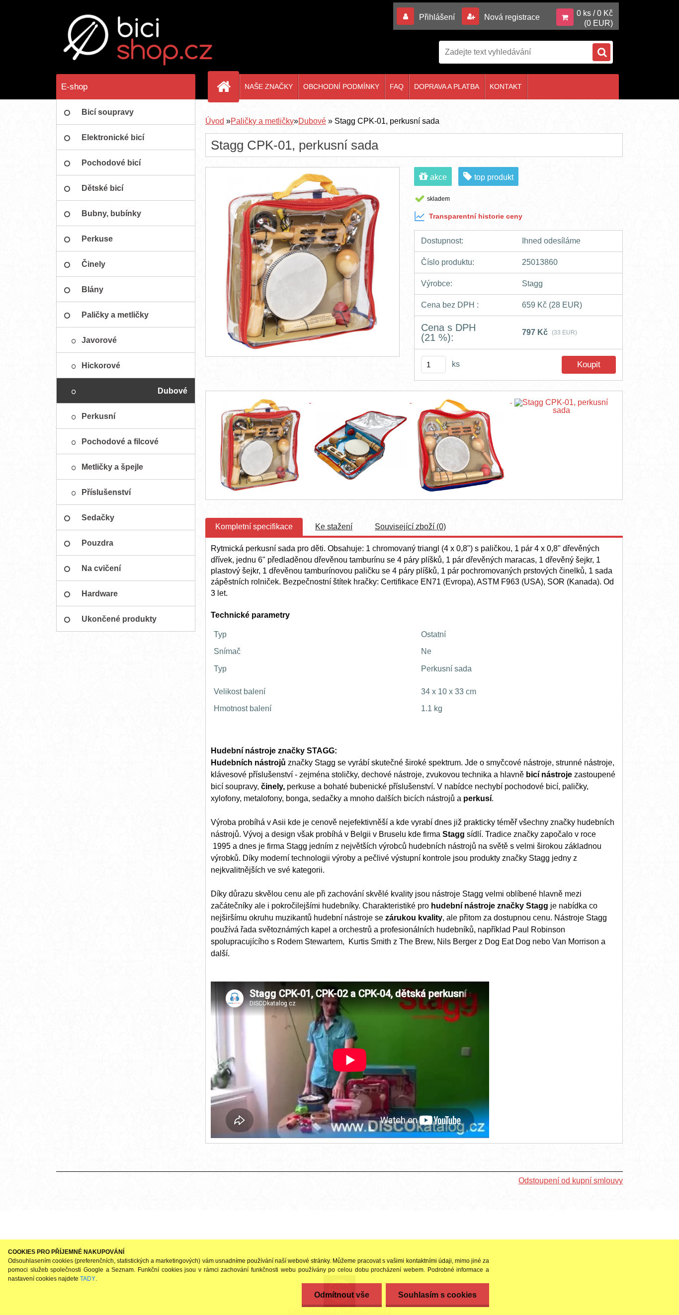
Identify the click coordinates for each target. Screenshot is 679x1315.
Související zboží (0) (410, 526)
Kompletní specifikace (254, 526)
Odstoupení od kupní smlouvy (570, 1180)
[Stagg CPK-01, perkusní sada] (302, 176)
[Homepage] (227, 86)
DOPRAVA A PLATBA (446, 86)
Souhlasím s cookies (437, 1295)
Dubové (312, 121)
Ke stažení (333, 526)
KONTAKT (506, 86)
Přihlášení (437, 17)
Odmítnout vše (341, 1295)
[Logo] (138, 40)
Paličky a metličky (262, 121)
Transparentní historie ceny (475, 216)
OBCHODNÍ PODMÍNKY (341, 86)
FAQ (397, 86)
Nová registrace (511, 17)
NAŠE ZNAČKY (269, 86)
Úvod (214, 121)
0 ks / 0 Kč (595, 13)
